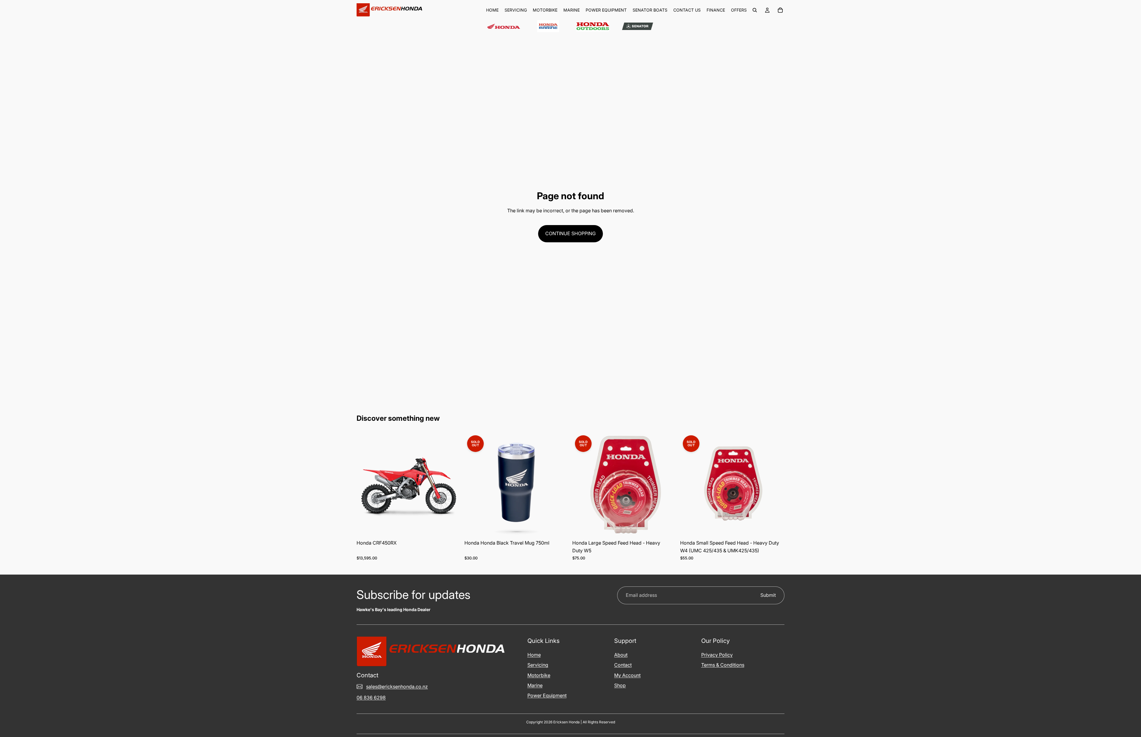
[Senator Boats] (637, 26)
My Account (627, 675)
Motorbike (538, 675)
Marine (535, 685)
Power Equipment (547, 695)
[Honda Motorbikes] (503, 26)
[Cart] (780, 10)
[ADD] (451, 528)
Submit (768, 595)
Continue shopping (570, 233)
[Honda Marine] (548, 26)
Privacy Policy (717, 655)
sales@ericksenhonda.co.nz (397, 686)
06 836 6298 (371, 697)
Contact (623, 665)
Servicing (537, 665)
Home (534, 655)
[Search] (754, 10)
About (621, 655)
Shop (620, 685)
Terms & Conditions (722, 665)
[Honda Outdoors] (592, 26)
